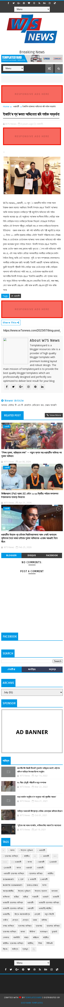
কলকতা (55, 891)
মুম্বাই (54, 931)
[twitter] (13, 3)
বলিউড (44, 920)
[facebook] (8, 3)
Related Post (12, 415)
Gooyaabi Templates (32, 1003)
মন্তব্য (52, 669)
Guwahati (8, 879)
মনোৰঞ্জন (44, 931)
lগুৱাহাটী (44, 879)
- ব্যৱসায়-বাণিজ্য (10, 856)
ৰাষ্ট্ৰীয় (46, 937)
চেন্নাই (37, 914)
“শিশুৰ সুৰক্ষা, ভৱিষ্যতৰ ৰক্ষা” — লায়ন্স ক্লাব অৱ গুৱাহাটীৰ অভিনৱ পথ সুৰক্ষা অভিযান (31, 454)
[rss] (39, 3)
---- (5, 862)
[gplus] (18, 3)
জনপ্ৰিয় (32, 669)
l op (21, 879)
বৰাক (35, 920)
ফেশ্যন (25, 920)
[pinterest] (24, 3)
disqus (32, 555)
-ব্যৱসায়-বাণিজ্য (35, 873)
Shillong (32, 885)
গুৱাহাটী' (31, 908)
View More (55, 415)
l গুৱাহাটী (32, 879)
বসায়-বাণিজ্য (8, 926)
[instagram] (49, 3)
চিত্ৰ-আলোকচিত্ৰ (22, 914)
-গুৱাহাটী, (39, 123)
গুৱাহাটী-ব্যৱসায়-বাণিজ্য (13, 908)
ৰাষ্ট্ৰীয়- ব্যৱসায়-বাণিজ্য (13, 943)
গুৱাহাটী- (31, 902)
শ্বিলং (5, 949)
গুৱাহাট (46, 897)
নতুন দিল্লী (49, 914)
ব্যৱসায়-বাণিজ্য (9, 931)
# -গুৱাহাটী (15, 295)
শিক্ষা (40, 943)
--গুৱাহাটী (41, 862)
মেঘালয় (6, 937)
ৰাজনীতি (17, 937)
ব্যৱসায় (39, 926)
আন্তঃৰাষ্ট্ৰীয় (8, 891)
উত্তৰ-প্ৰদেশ (41, 891)
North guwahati (12, 885)
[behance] (44, 3)
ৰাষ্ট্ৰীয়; (31, 943)
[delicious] (55, 3)
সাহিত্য (15, 949)
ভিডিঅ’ (33, 931)
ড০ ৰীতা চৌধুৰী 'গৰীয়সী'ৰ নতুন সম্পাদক (31, 782)
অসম (44, 885)
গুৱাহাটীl (6, 914)
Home (6, 106)
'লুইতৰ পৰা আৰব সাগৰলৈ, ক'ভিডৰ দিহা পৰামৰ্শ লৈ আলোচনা (39, 825)
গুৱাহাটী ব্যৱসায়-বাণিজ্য (13, 902)
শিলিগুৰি (50, 943)
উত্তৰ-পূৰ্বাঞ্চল (24, 891)
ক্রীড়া (16, 897)
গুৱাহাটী (56, 897)
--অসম (29, 862)
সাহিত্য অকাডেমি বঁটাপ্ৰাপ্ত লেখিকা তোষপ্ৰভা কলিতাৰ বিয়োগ (39, 811)
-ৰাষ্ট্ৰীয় (50, 873)
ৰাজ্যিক (36, 937)
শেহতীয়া (11, 669)
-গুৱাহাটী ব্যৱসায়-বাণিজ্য (13, 873)
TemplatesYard (33, 997)
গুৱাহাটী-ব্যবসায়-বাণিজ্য (49, 902)
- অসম (12, 850)
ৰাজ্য (26, 937)
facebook (52, 555)
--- (55, 856)
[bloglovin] (29, 3)
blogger (11, 555)
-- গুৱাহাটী (44, 856)
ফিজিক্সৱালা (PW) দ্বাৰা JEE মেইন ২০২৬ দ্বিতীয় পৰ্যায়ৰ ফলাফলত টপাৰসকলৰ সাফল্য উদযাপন (29, 495)
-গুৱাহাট (28, 867)
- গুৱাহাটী (41, 850)
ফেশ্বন (15, 920)
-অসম (18, 867)
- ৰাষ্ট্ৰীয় (26, 856)
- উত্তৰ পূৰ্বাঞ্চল (26, 850)
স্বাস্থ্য (25, 949)
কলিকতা (6, 897)
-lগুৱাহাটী (7, 867)
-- (35, 856)
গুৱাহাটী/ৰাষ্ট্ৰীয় (45, 908)
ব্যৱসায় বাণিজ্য (53, 926)
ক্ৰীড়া (25, 897)
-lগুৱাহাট (53, 862)
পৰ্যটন (5, 920)
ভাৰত (23, 931)
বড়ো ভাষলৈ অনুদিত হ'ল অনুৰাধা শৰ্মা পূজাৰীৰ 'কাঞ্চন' (36, 796)
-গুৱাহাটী (16, 106)
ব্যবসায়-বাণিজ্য (24, 926)
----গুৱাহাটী (16, 862)
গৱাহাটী (35, 897)
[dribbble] (34, 3)
